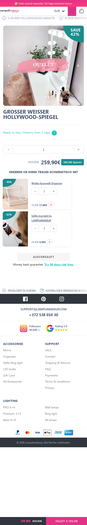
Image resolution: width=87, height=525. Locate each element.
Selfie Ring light (13, 363)
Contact (50, 356)
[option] (43, 3)
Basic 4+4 (9, 420)
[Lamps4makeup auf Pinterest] (43, 298)
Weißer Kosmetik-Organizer (46, 183)
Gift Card (9, 375)
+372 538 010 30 (43, 314)
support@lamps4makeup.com (43, 309)
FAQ (48, 369)
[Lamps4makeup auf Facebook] (25, 298)
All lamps (51, 420)
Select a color (67, 521)
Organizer (9, 356)
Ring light (51, 414)
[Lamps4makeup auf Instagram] (61, 298)
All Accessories (12, 381)
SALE (48, 350)
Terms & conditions (57, 381)
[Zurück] (9, 66)
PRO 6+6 (9, 407)
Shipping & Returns (57, 363)
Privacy (49, 388)
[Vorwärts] (78, 66)
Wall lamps (52, 407)
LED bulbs (9, 369)
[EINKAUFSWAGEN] (81, 11)
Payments (51, 375)
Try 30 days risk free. (59, 264)
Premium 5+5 (12, 414)
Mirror (7, 350)
